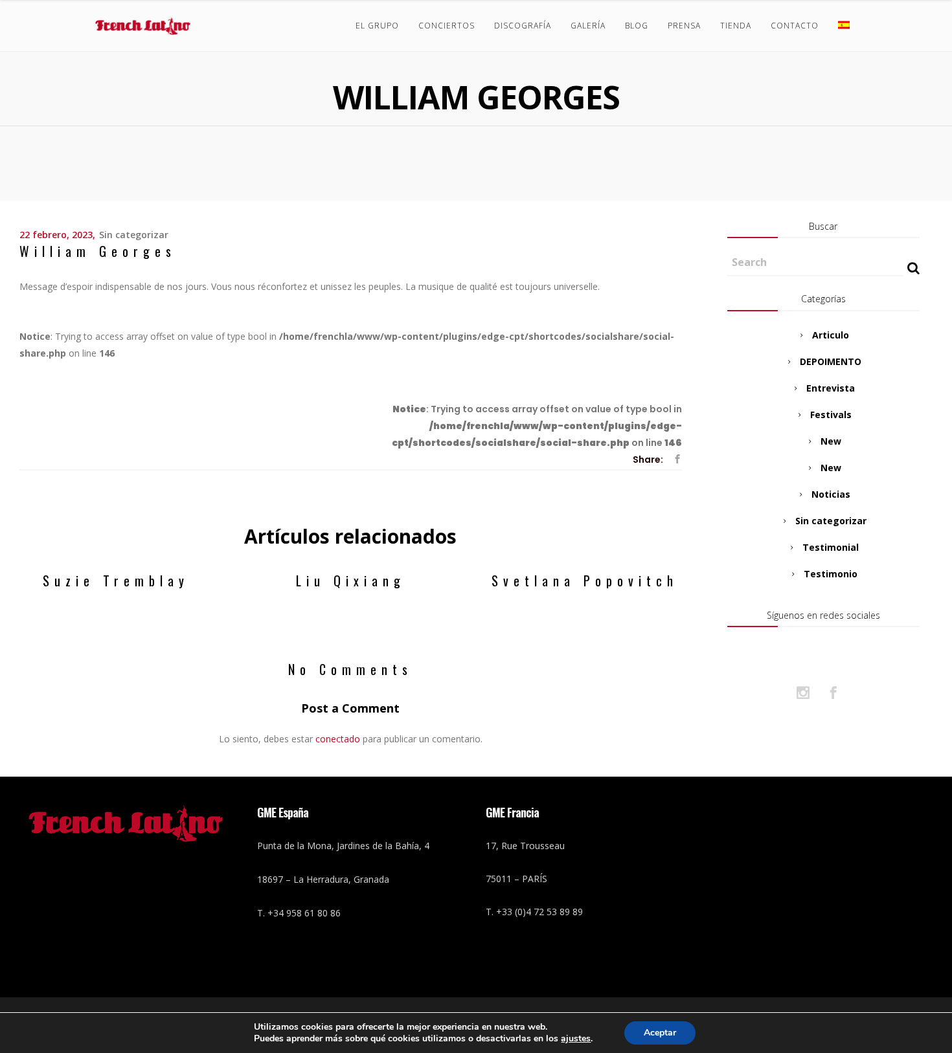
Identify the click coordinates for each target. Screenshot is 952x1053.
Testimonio (830, 574)
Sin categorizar (133, 234)
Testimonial (830, 547)
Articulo (830, 335)
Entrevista (830, 388)
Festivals (831, 414)
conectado (337, 739)
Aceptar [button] (660, 1032)
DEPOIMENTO (830, 361)
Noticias (830, 494)
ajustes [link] (576, 1038)
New (831, 441)
